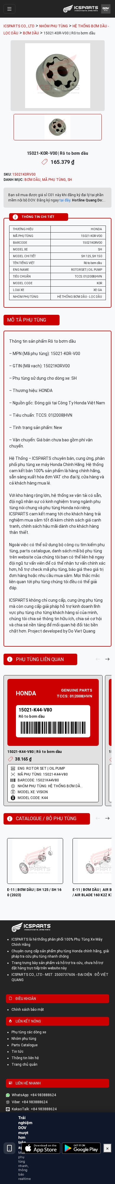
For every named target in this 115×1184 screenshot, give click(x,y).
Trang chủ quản (24, 1064)
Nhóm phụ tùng (24, 1039)
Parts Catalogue (24, 1045)
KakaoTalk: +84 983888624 (34, 1109)
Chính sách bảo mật (28, 1010)
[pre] (98, 659)
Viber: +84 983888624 (29, 1102)
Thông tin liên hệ (25, 1058)
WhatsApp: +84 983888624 (34, 1095)
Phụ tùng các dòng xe (29, 1032)
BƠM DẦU (32, 180)
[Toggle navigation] (9, 9)
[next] (107, 659)
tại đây (65, 200)
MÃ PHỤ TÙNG (54, 180)
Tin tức (17, 1052)
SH (70, 180)
